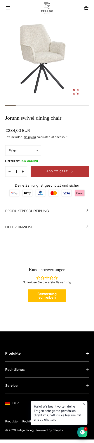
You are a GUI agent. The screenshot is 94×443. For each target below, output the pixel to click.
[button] (8, 8)
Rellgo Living (25, 430)
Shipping (30, 137)
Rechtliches (15, 369)
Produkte (13, 353)
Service (11, 385)
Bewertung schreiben (47, 295)
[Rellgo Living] (47, 8)
